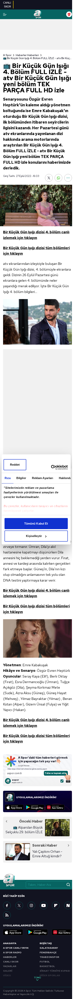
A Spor (7, 55)
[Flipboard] (56, 905)
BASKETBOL (47, 966)
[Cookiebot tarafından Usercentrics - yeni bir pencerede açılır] (51, 467)
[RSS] (7, 915)
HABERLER (10, 957)
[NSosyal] (68, 905)
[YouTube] (44, 905)
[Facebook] (7, 905)
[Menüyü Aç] (5, 14)
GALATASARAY (49, 947)
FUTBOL (45, 961)
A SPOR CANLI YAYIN (15, 947)
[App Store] (14, 807)
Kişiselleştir (34, 536)
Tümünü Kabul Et (36, 523)
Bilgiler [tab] (21, 478)
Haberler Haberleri (27, 55)
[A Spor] (37, 14)
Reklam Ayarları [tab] (42, 478)
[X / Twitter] (19, 905)
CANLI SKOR (10, 961)
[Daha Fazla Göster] (68, 178)
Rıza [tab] (7, 478)
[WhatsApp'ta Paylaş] (58, 178)
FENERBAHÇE (48, 952)
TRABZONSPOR (49, 957)
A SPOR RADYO (12, 952)
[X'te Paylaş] (49, 178)
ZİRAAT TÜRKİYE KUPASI (55, 970)
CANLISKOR (7, 4)
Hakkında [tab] (65, 478)
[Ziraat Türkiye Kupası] (69, 14)
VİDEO (7, 975)
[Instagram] (31, 905)
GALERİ (7, 970)
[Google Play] (34, 807)
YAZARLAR (9, 966)
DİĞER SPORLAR (50, 975)
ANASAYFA (9, 943)
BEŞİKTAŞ (46, 943)
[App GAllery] (55, 807)
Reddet (15, 464)
